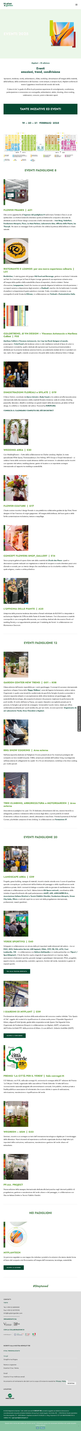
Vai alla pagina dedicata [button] (17, 971)
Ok (37, 1428)
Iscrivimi (71, 1383)
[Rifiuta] (79, 1426)
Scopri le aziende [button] (14, 1267)
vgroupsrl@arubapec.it (20, 1418)
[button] (76, 4)
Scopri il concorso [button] (15, 1036)
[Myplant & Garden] (8, 5)
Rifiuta (42, 1428)
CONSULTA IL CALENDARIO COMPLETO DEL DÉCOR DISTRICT (29, 410)
